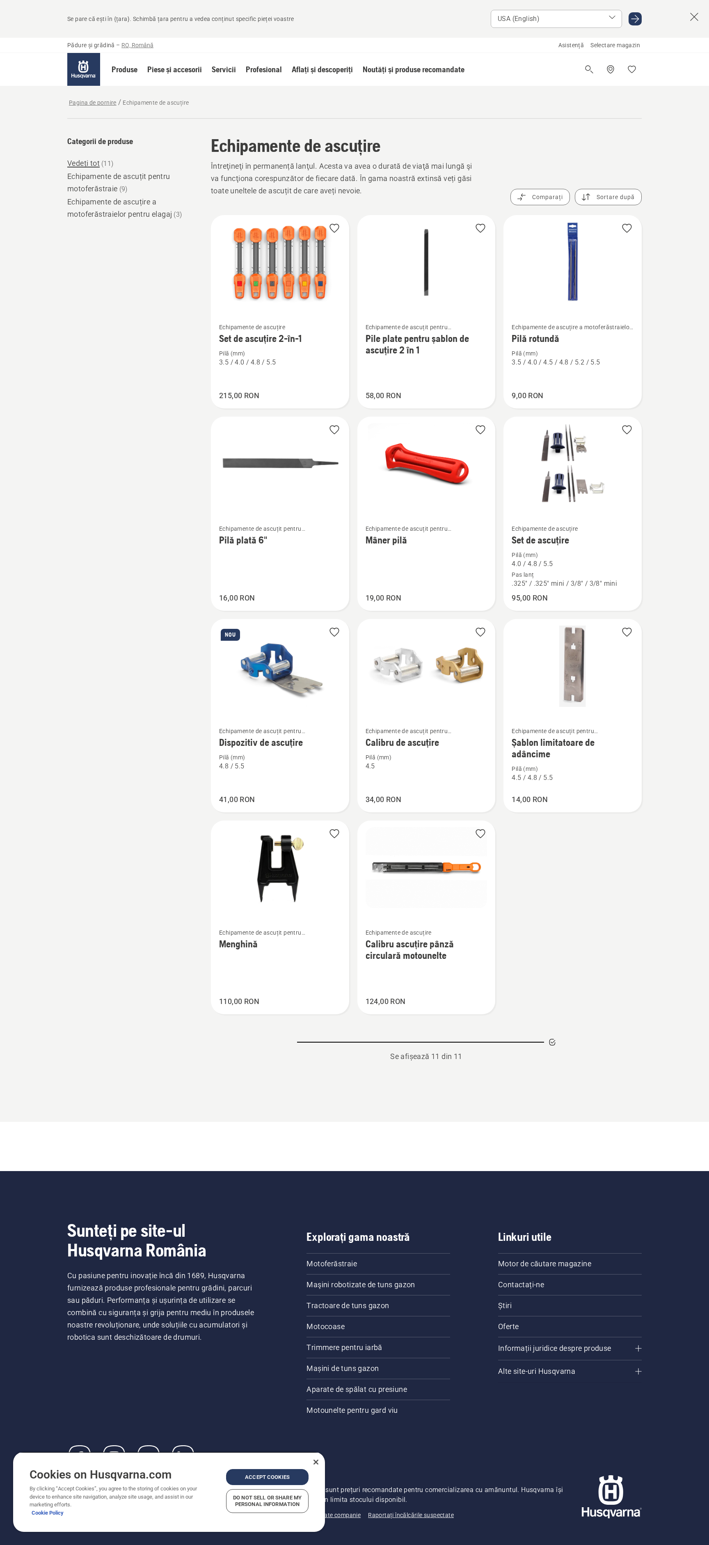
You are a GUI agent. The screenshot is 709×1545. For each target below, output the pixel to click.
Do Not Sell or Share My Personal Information (267, 1501)
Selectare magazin (615, 45)
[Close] (316, 1462)
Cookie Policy (48, 1513)
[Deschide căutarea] (589, 69)
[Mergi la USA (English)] (635, 18)
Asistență (571, 45)
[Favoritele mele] (632, 69)
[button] (124, 69)
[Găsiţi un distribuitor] (610, 69)
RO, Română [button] (137, 45)
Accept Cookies (267, 1477)
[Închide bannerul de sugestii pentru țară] (694, 16)
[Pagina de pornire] (83, 69)
